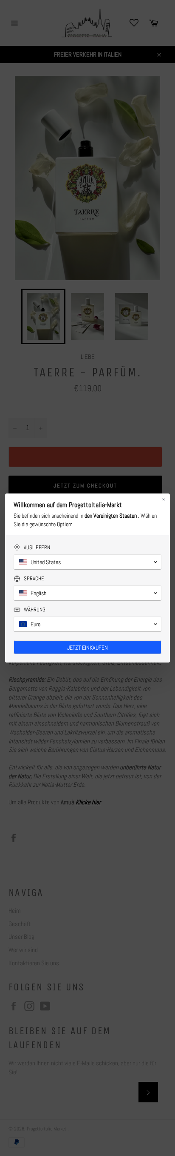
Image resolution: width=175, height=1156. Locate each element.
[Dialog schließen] (163, 500)
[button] (87, 562)
